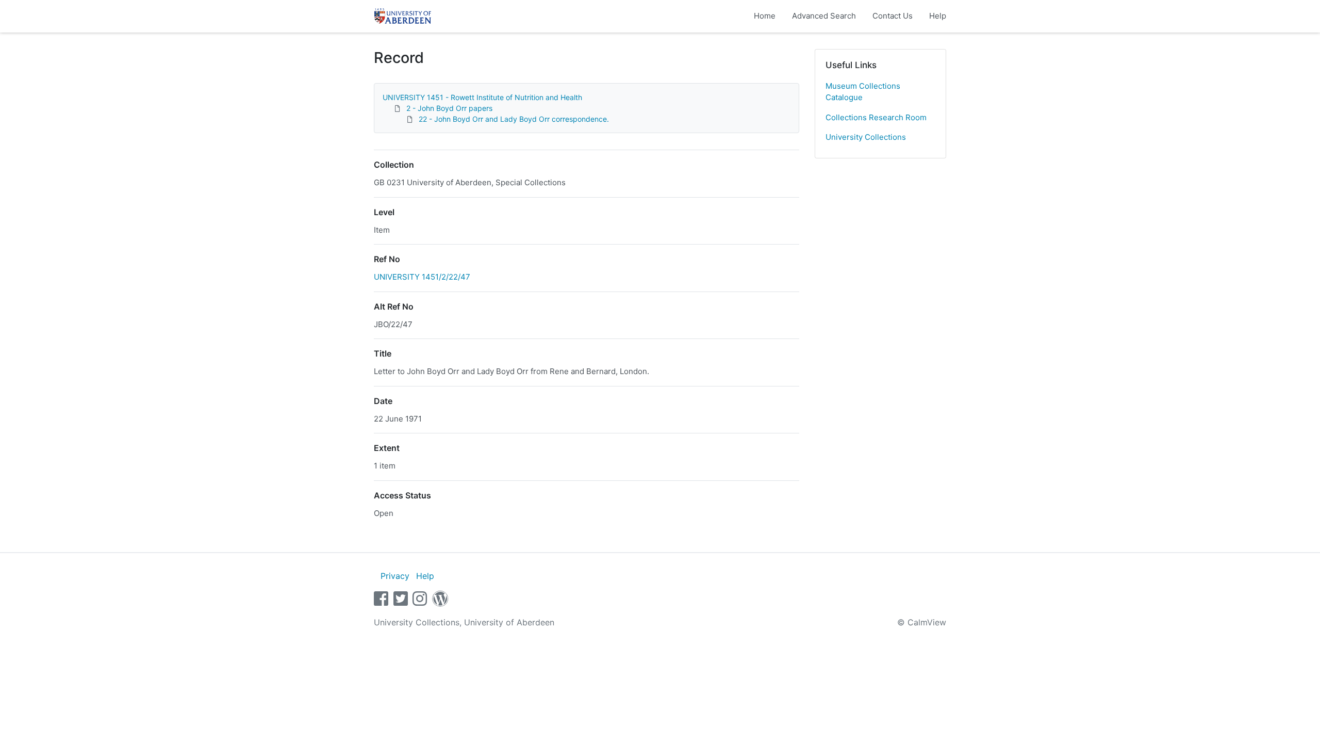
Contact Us (892, 16)
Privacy (395, 576)
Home (765, 16)
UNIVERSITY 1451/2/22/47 (422, 277)
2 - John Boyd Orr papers (449, 108)
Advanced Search (824, 16)
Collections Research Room (876, 117)
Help (937, 16)
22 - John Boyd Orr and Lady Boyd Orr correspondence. (514, 119)
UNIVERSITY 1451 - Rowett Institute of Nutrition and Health (482, 97)
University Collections (866, 137)
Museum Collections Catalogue (863, 92)
